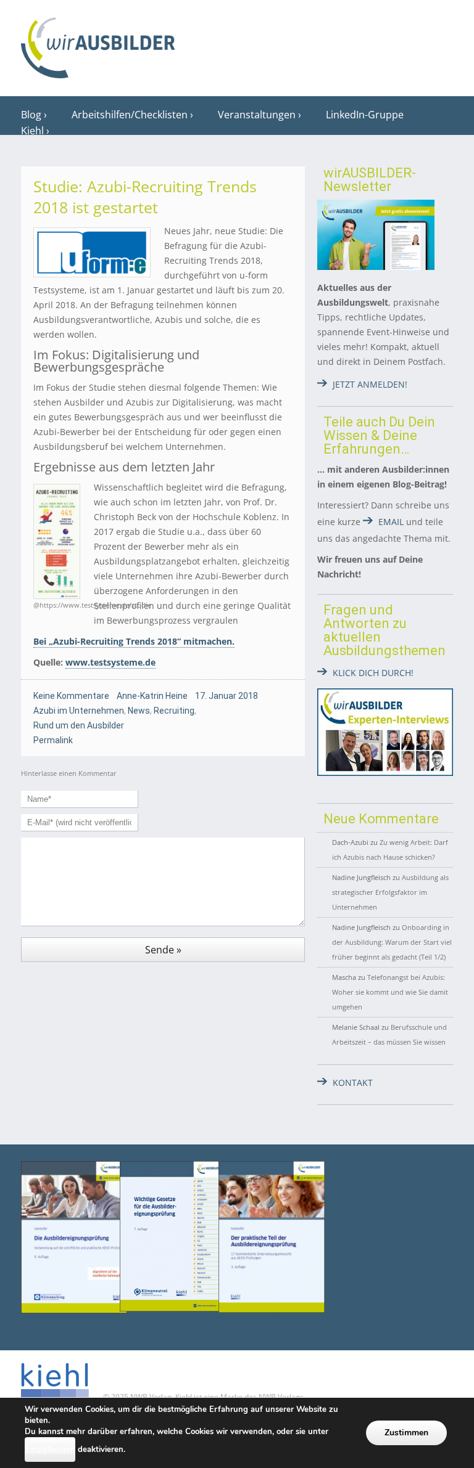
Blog (31, 114)
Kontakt (353, 1082)
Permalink (53, 740)
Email (391, 522)
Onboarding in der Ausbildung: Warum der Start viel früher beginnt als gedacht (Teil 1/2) (392, 942)
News (139, 711)
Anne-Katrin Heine (152, 696)
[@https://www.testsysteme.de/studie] (57, 541)
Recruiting (174, 711)
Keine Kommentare (71, 696)
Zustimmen (406, 1432)
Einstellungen (50, 1449)
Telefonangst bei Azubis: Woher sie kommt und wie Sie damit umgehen (390, 992)
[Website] (98, 43)
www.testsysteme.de (110, 662)
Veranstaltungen (257, 114)
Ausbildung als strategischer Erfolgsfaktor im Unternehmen (390, 892)
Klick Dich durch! (373, 673)
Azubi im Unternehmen (78, 711)
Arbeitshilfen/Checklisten (130, 114)
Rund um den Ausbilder (78, 725)
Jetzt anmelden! (370, 384)
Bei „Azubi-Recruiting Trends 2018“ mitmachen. (134, 641)
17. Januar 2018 (226, 696)
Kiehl (32, 130)
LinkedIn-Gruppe (365, 114)
